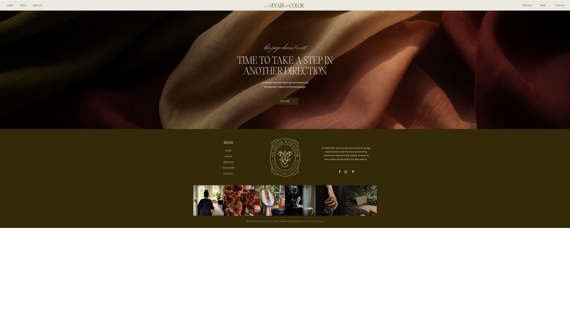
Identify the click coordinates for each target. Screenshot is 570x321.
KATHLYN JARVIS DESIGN (313, 221)
